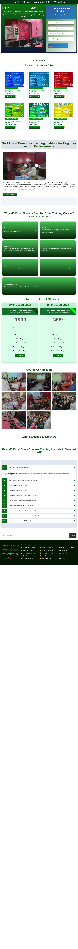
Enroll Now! (20, 355)
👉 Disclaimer (62, 558)
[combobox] (35, 535)
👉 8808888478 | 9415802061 (66, 547)
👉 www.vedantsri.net (46, 558)
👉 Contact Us (62, 550)
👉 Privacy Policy (63, 553)
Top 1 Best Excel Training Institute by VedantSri (39, 2)
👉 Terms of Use (63, 556)
